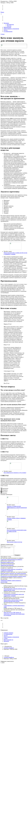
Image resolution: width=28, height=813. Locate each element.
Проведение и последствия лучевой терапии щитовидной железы (13, 600)
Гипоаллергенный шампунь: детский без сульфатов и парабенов (11, 570)
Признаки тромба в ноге (7, 562)
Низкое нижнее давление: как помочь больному (13, 573)
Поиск (2, 12)
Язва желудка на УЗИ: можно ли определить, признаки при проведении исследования (14, 614)
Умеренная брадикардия (7, 565)
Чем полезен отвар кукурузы (14, 542)
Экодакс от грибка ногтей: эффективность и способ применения (17, 507)
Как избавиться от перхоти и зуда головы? (15, 472)
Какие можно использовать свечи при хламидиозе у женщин (14, 595)
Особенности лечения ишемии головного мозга (13, 576)
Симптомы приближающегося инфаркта (11, 559)
